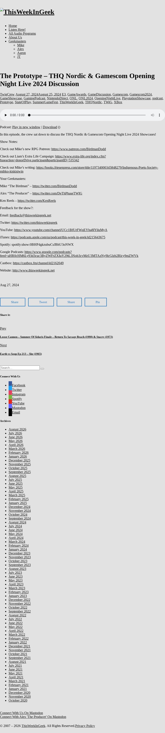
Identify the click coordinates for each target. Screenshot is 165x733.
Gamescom (120, 94)
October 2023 (18, 561)
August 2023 (17, 569)
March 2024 (17, 541)
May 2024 (16, 534)
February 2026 (19, 452)
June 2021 (16, 669)
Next (3, 345)
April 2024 (16, 538)
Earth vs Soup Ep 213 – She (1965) (21, 353)
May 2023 (16, 580)
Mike (20, 45)
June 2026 (16, 437)
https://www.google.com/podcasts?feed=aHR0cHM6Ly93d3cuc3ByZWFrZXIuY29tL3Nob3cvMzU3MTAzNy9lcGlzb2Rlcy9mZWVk (69, 254)
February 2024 (19, 545)
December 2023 (19, 553)
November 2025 (20, 464)
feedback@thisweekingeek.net (30, 215)
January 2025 (18, 503)
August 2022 (17, 615)
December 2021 (19, 646)
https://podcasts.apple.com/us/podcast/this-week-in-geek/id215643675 (58, 237)
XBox (118, 102)
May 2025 (16, 487)
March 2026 (17, 449)
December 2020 (19, 692)
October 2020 (18, 700)
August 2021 (17, 662)
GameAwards (76, 94)
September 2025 (20, 472)
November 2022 (20, 603)
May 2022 (16, 627)
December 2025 (19, 460)
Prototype (6, 102)
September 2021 (20, 658)
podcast (157, 98)
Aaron (21, 53)
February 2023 (19, 592)
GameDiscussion (99, 94)
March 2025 (17, 495)
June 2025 (16, 483)
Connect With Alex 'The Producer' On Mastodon (33, 717)
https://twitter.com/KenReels (37, 200)
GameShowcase (11, 98)
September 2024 (20, 518)
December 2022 (19, 600)
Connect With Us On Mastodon (21, 713)
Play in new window (26, 127)
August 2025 (17, 476)
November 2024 (20, 510)
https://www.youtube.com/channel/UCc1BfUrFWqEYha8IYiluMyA (60, 230)
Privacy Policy (85, 726)
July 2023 (15, 572)
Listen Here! (17, 29)
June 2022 (16, 623)
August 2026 (17, 429)
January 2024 (18, 549)
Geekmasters (17, 41)
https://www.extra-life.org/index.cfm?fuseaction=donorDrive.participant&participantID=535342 (53, 158)
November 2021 (20, 650)
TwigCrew (7, 94)
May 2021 (16, 673)
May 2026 (16, 441)
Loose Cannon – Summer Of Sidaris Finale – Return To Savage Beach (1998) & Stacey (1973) (56, 336)
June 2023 (16, 576)
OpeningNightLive (107, 98)
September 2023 (20, 565)
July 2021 (15, 665)
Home (13, 26)
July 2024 (15, 526)
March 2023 (17, 588)
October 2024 (18, 514)
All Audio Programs (22, 33)
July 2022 (15, 619)
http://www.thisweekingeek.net (33, 270)
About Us (15, 37)
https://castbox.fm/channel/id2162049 (38, 263)
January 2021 (18, 689)
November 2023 (20, 557)
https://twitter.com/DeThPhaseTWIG (57, 193)
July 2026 (15, 433)
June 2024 (16, 530)
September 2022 (20, 611)
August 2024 (17, 522)
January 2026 (18, 456)
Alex (20, 49)
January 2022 (18, 642)
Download (50, 127)
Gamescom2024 (141, 94)
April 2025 (16, 491)
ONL (73, 98)
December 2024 (19, 507)
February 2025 (19, 499)
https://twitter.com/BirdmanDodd (54, 186)
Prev (3, 328)
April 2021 (16, 677)
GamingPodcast (34, 98)
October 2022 (18, 607)
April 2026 (16, 445)
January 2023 (18, 596)
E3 (64, 94)
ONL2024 (86, 98)
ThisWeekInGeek (71, 102)
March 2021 (17, 681)
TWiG (108, 102)
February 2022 (19, 638)
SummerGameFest (45, 102)
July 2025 (15, 479)
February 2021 (19, 685)
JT (19, 57)
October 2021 (18, 654)
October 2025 (18, 468)
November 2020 (20, 696)
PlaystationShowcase (136, 98)
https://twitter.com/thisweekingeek (34, 222)
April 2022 (16, 631)
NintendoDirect (57, 98)
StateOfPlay (23, 102)
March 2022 (17, 634)
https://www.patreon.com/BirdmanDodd (78, 149)
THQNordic (93, 102)
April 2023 (16, 584)
